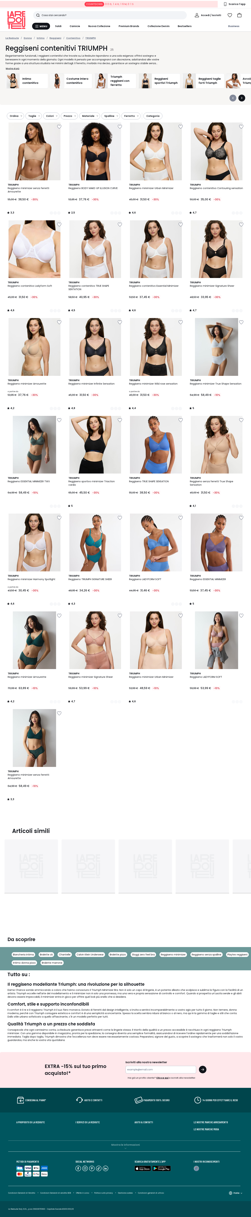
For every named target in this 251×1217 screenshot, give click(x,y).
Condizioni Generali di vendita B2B (55, 1193)
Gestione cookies (125, 1193)
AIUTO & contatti (144, 1122)
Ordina (14, 116)
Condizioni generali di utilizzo (151, 1193)
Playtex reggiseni (237, 954)
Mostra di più (12, 68)
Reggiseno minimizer (173, 954)
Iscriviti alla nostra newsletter (146, 1062)
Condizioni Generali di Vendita (21, 1193)
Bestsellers (185, 26)
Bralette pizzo (118, 954)
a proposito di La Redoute (30, 1122)
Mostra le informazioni (125, 1145)
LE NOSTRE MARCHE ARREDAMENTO (211, 1122)
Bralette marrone (52, 962)
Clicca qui (162, 1077)
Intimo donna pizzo (24, 962)
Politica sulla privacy (103, 1193)
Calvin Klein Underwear (90, 954)
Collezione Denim (159, 26)
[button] (239, 15)
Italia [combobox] (236, 1193)
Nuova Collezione (99, 26)
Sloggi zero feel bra (143, 954)
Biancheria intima (23, 954)
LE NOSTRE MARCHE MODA (206, 1129)
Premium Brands (129, 26)
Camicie (75, 26)
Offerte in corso (82, 1193)
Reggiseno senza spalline (206, 954)
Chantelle (65, 954)
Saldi (58, 26)
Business (233, 26)
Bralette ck (46, 954)
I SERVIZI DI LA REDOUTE (87, 1122)
